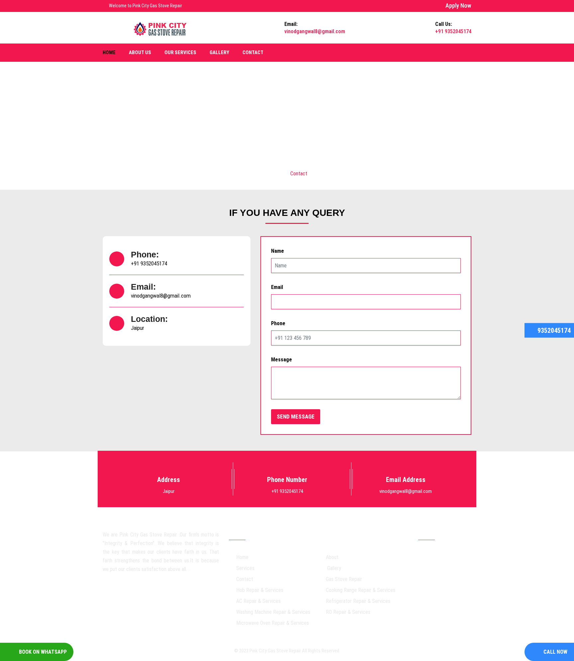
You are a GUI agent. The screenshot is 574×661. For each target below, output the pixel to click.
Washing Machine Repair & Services (273, 612)
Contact (252, 52)
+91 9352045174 (149, 263)
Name (277, 251)
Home (109, 52)
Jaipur (137, 328)
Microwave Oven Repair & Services (272, 623)
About (332, 557)
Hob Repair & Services (259, 590)
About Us (140, 52)
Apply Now (458, 5)
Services (245, 568)
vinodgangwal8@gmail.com (161, 295)
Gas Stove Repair (344, 579)
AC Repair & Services (258, 601)
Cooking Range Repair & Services (360, 590)
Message (281, 359)
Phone (278, 323)
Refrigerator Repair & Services (358, 601)
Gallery (219, 52)
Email (277, 287)
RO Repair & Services (348, 612)
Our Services (180, 52)
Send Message (296, 416)
